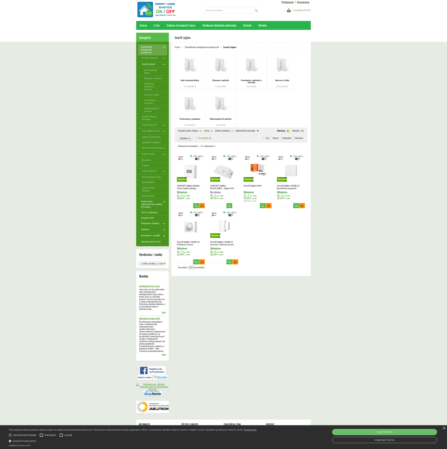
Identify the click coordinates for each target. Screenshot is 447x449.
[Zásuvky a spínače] (220, 65)
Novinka (299, 138)
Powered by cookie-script (20, 445)
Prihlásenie (287, 2)
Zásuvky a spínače (220, 80)
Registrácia (303, 2)
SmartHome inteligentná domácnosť (202, 47)
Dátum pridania (222, 131)
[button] (133, 440)
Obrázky (281, 131)
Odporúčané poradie (245, 131)
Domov (143, 25)
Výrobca (185, 138)
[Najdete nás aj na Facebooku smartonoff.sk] (153, 374)
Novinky (263, 25)
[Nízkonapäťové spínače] (220, 104)
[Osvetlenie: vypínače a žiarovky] (251, 65)
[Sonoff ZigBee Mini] (258, 183)
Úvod (177, 47)
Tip (267, 138)
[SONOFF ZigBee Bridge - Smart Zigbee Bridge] (191, 183)
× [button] (444, 428)
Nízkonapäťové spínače (221, 119)
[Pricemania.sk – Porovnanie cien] (144, 379)
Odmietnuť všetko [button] (384, 440)
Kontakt (247, 25)
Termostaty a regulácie (189, 119)
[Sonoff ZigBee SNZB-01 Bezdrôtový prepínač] (291, 183)
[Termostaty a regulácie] (189, 104)
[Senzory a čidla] (282, 65)
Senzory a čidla (282, 80)
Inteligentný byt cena (149, 286)
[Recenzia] (160, 379)
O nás (157, 25)
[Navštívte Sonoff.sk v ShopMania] (152, 395)
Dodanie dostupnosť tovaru (181, 25)
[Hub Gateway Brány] (189, 65)
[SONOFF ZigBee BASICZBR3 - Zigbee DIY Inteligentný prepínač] (224, 183)
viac (164, 312)
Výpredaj (287, 138)
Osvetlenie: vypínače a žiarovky (251, 81)
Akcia (275, 138)
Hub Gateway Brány (190, 80)
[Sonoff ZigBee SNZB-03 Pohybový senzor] (191, 239)
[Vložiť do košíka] (202, 205)
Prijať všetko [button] (384, 432)
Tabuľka (296, 131)
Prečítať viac (250, 429)
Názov (195, 131)
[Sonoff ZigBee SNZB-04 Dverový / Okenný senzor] (224, 239)
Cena (206, 131)
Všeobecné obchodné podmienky (219, 25)
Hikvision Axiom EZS (149, 318)
